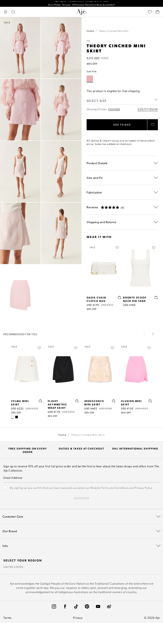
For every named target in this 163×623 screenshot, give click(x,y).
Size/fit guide (148, 109)
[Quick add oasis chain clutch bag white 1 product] (119, 297)
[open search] (13, 12)
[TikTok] (76, 606)
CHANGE (114, 109)
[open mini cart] (157, 12)
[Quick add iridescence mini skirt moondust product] (113, 401)
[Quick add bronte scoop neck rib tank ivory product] (156, 297)
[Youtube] (98, 606)
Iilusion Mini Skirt (131, 402)
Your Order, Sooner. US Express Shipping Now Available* (81, 3)
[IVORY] (12, 417)
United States (13, 566)
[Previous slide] (144, 334)
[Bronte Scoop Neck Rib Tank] (140, 268)
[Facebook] (65, 606)
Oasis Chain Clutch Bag (96, 299)
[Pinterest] (87, 606)
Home (90, 30)
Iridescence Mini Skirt (94, 402)
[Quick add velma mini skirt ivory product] (40, 401)
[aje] (81, 12)
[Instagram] (54, 606)
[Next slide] (153, 334)
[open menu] (5, 12)
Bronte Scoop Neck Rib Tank (134, 299)
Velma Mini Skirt (20, 402)
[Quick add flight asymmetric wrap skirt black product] (77, 401)
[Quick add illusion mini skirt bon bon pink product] (150, 401)
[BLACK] (16, 417)
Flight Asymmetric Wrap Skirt (57, 404)
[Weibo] (109, 606)
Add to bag (122, 124)
